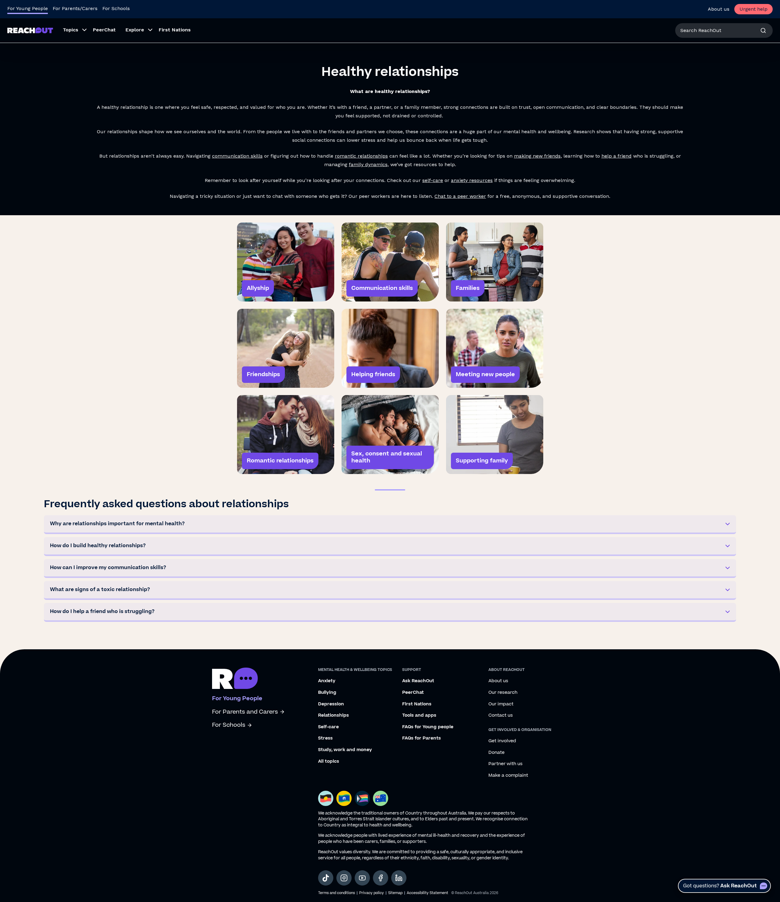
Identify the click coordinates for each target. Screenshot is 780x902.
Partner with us (505, 764)
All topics (328, 761)
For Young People (27, 8)
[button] (390, 524)
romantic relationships (361, 156)
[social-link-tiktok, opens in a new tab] (325, 878)
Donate (496, 753)
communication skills (237, 156)
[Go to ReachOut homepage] (30, 30)
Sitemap (395, 893)
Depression (331, 704)
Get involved (502, 741)
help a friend (616, 156)
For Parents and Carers (245, 711)
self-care (432, 180)
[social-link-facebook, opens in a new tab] (380, 878)
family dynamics (368, 164)
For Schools (116, 8)
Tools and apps (419, 715)
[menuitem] (73, 30)
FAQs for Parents (421, 738)
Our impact (500, 704)
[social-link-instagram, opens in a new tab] (344, 878)
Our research (502, 693)
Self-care (328, 727)
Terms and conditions (336, 893)
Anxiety (326, 681)
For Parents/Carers (75, 8)
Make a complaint (508, 775)
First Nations (416, 704)
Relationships (333, 715)
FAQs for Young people (427, 727)
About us (718, 9)
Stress (325, 738)
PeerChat (413, 693)
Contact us (500, 715)
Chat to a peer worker (460, 196)
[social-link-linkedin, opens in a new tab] (398, 878)
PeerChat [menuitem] (104, 30)
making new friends (537, 156)
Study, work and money (345, 750)
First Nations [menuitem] (175, 30)
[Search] (763, 30)
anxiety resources (472, 180)
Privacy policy (371, 893)
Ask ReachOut (418, 681)
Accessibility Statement (427, 893)
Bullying (327, 693)
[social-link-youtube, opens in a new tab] (362, 878)
